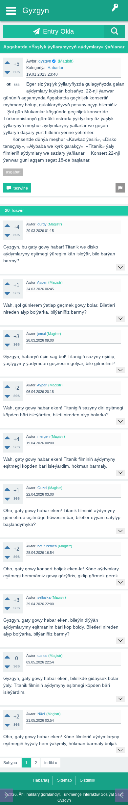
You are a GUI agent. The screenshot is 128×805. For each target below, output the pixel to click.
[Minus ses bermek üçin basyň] (7, 72)
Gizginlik (87, 780)
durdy (42, 224)
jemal (41, 334)
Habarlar (55, 67)
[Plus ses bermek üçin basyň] (7, 62)
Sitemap (64, 780)
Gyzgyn (35, 10)
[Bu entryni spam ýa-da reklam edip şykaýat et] (120, 188)
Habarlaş (41, 780)
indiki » (50, 763)
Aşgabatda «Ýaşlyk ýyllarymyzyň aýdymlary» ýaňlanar (63, 46)
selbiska (44, 597)
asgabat (13, 172)
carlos (42, 656)
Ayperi (42, 282)
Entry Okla (58, 31)
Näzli (41, 714)
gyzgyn (44, 61)
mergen (43, 436)
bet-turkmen (47, 546)
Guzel (42, 488)
